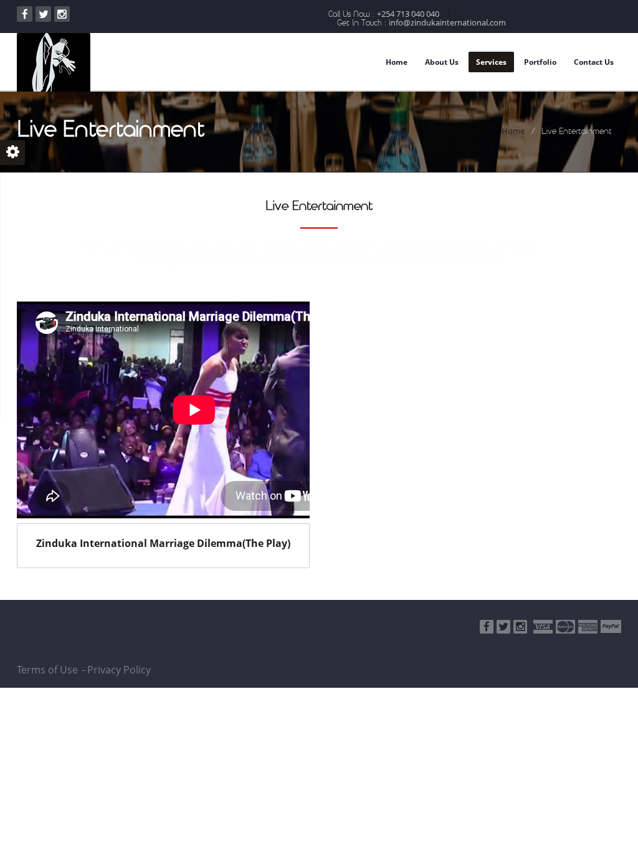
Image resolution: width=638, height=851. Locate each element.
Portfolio (540, 62)
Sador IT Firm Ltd (104, 615)
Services (491, 62)
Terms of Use (47, 670)
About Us (442, 62)
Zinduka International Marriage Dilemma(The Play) (163, 543)
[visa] (543, 627)
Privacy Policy (119, 670)
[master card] (565, 627)
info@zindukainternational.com (447, 22)
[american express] (588, 627)
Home (396, 62)
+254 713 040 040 (408, 13)
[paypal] (611, 626)
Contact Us (594, 62)
